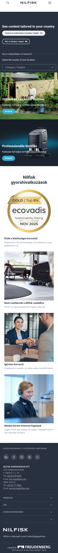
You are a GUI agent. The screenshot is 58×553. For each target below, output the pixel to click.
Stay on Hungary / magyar (14, 41)
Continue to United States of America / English (22, 33)
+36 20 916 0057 (14, 476)
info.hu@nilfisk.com (17, 479)
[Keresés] (7, 3)
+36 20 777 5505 (14, 485)
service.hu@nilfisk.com (19, 488)
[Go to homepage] (29, 2)
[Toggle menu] (50, 3)
